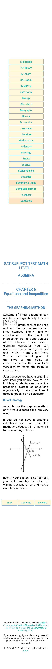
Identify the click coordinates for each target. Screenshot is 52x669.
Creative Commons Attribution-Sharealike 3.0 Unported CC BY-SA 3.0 (25, 625)
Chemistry (26, 104)
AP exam (26, 73)
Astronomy (26, 92)
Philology (26, 152)
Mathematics (26, 140)
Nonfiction (26, 200)
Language (26, 128)
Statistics (26, 176)
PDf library (26, 67)
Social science (26, 170)
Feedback (26, 194)
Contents (26, 502)
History (26, 116)
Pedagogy (26, 146)
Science (26, 164)
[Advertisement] (26, 30)
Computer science (26, 188)
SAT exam (26, 80)
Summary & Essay (26, 182)
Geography (26, 110)
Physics (26, 158)
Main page (26, 61)
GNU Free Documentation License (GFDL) (32, 629)
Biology (26, 98)
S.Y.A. (25, 650)
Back (9, 502)
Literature (26, 134)
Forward (42, 502)
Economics (26, 122)
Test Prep (26, 86)
